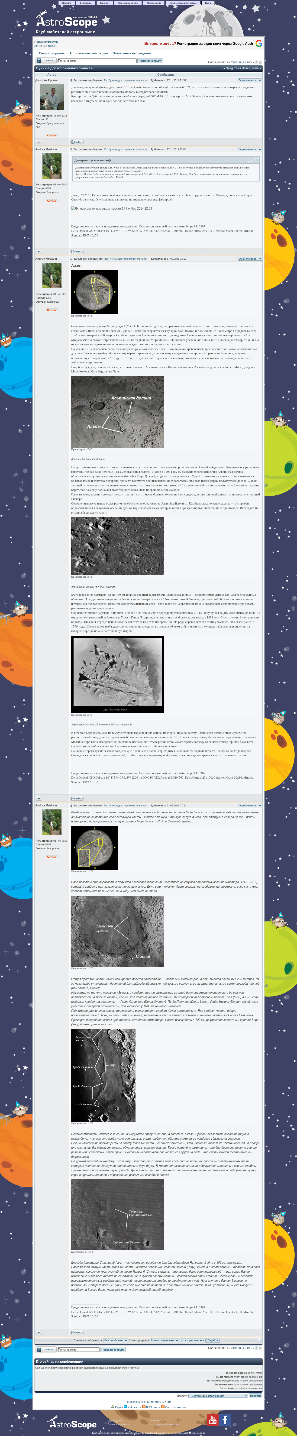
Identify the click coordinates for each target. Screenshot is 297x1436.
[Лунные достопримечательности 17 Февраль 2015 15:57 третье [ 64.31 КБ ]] (117, 446)
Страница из (241, 62)
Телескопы (85, 3)
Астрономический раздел (89, 53)
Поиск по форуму (46, 41)
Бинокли (104, 3)
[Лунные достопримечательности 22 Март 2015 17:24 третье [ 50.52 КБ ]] (117, 965)
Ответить (41, 59)
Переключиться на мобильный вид (148, 1402)
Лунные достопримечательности (64, 68)
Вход (208, 3)
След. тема (251, 68)
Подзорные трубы (128, 3)
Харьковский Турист (119, 1424)
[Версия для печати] (259, 1341)
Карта (118, 1407)
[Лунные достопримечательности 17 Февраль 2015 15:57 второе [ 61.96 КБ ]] (117, 574)
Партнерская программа (183, 3)
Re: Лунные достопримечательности (125, 80)
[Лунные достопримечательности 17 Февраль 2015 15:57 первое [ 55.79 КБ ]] (117, 712)
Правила (66, 3)
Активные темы (44, 46)
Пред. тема (233, 68)
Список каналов (175, 1407)
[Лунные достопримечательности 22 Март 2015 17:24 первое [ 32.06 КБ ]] (117, 1249)
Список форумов (52, 53)
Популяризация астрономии (164, 1424)
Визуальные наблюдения (132, 53)
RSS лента (153, 1407)
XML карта (134, 1407)
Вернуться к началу (39, 142)
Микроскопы (154, 3)
